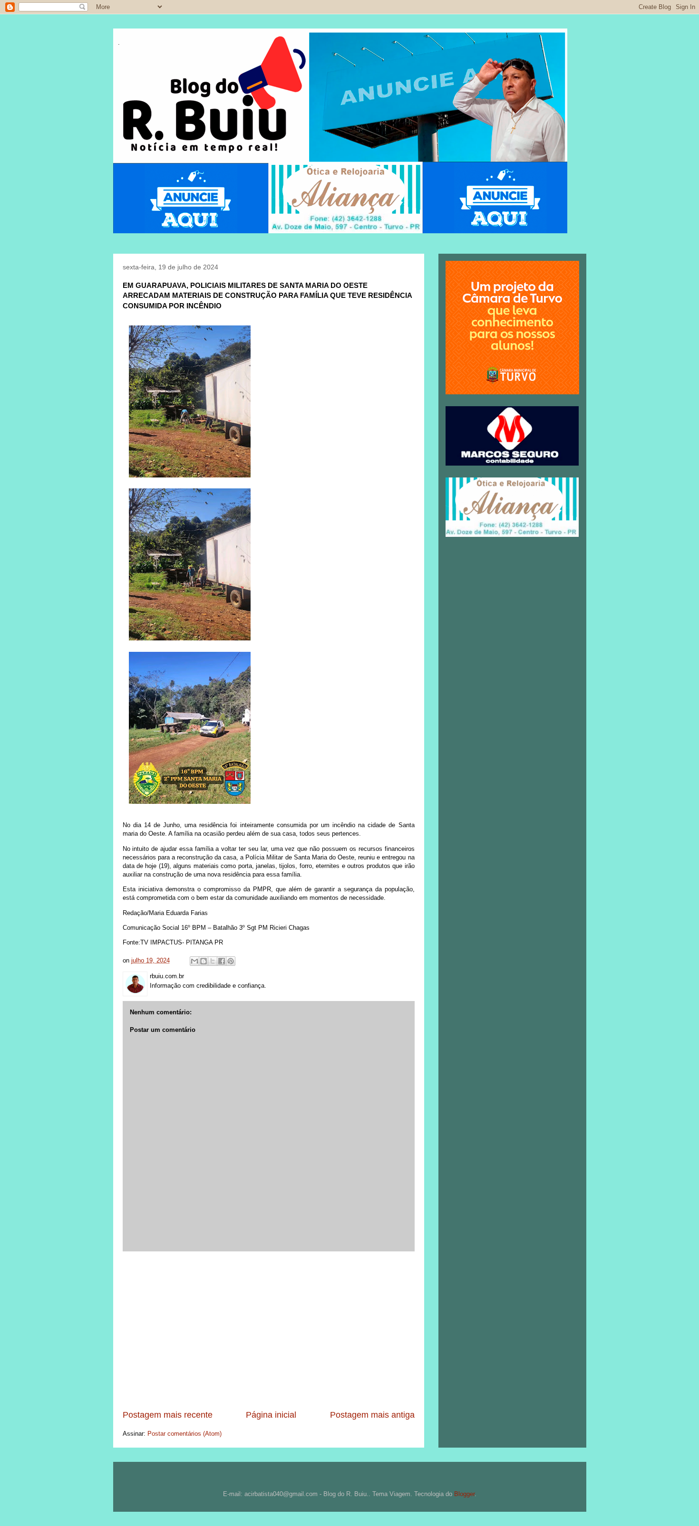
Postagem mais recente (168, 1415)
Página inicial (271, 1415)
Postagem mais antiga (372, 1415)
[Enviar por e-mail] (194, 961)
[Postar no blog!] (203, 961)
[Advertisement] (269, 1330)
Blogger (464, 1493)
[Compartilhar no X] (212, 961)
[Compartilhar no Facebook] (221, 961)
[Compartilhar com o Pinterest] (230, 961)
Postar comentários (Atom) (184, 1433)
